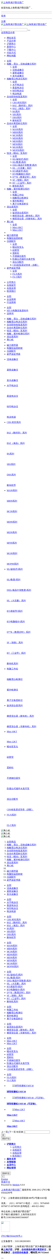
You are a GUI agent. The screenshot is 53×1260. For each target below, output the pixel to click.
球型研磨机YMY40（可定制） (22, 1103)
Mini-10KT (17, 227)
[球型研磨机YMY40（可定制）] (28, 1098)
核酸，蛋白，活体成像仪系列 (21, 64)
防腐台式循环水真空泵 (23, 259)
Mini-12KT (17, 230)
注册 (3, 21)
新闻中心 (11, 47)
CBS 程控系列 (19, 102)
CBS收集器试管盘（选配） (25, 265)
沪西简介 (11, 44)
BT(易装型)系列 (20, 171)
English (4, 1179)
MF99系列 (17, 144)
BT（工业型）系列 (21, 183)
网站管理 (11, 1168)
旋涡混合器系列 (20, 213)
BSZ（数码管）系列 (22, 105)
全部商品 (11, 842)
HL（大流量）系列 (21, 168)
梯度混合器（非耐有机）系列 (27, 218)
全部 (9, 61)
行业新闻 (11, 302)
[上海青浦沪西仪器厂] (24, 24)
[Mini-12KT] (18, 1109)
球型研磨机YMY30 (16, 1091)
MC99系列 (17, 135)
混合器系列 (12, 207)
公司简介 (11, 282)
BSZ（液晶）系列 (21, 108)
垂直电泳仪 (18, 87)
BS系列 (16, 111)
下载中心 (11, 49)
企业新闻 (11, 299)
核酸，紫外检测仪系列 (18, 189)
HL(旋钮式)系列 (20, 159)
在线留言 (11, 285)
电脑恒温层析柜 (15, 238)
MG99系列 (17, 147)
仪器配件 (11, 241)
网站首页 (11, 38)
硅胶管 (15, 250)
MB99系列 (17, 132)
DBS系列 (16, 117)
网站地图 (11, 55)
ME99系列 (17, 141)
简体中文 (6, 1173)
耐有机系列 (18, 186)
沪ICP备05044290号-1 (11, 1236)
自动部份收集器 (20, 1252)
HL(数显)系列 (19, 162)
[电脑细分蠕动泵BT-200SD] (12, 2)
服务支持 (11, 1159)
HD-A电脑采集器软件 (17, 310)
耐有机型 (16, 120)
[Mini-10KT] (18, 1121)
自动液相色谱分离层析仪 (33, 1249)
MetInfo (16, 1185)
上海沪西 (7, 1249)
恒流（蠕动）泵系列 (17, 153)
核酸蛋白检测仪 (20, 198)
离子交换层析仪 (20, 204)
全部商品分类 (8, 32)
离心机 (10, 221)
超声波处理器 (13, 268)
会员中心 (11, 1165)
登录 (3, 16)
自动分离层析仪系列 (17, 123)
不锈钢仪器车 (19, 256)
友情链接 (11, 1162)
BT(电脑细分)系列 (21, 174)
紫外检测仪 (18, 201)
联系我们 (11, 291)
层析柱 (15, 253)
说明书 (10, 313)
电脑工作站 (18, 195)
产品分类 (11, 41)
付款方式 (11, 52)
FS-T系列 (17, 277)
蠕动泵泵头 (18, 247)
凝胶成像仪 (18, 73)
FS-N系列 (17, 274)
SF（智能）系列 (20, 180)
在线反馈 (11, 288)
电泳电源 (16, 93)
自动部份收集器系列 (17, 96)
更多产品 (6, 1139)
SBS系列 (16, 114)
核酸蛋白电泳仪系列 (17, 79)
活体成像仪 (18, 70)
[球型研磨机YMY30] (23, 1085)
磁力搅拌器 (12, 235)
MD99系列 (17, 138)
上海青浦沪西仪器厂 (11, 1190)
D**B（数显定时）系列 (24, 177)
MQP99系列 (18, 150)
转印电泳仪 (18, 90)
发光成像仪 (18, 76)
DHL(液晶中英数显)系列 (24, 165)
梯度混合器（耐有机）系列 (26, 215)
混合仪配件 (18, 262)
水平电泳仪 (18, 84)
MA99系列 (17, 129)
